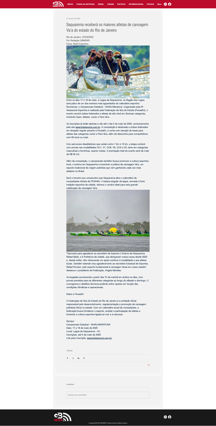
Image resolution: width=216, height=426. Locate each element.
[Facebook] (169, 4)
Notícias (70, 350)
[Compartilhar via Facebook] (67, 358)
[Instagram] (165, 4)
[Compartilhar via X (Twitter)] (73, 358)
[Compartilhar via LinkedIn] (78, 358)
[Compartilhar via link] (84, 358)
